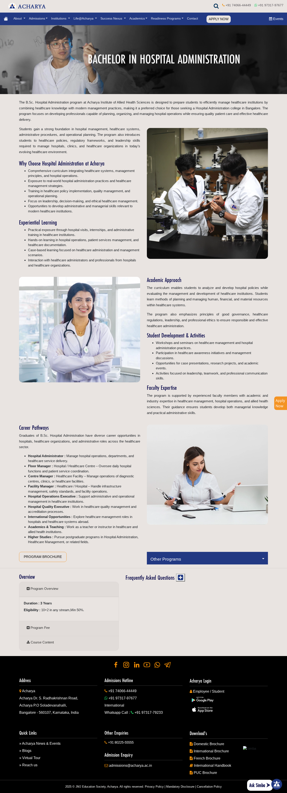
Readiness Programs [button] (166, 18)
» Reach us (28, 765)
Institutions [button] (59, 18)
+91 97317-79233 (149, 712)
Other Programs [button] (166, 559)
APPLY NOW (218, 19)
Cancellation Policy (209, 786)
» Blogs (25, 751)
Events (277, 19)
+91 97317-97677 (270, 5)
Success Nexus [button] (111, 18)
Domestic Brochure (209, 744)
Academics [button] (137, 18)
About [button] (18, 18)
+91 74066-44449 (238, 5)
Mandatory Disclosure (180, 786)
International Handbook (212, 765)
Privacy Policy (154, 786)
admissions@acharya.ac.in (130, 765)
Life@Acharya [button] (84, 18)
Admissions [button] (37, 18)
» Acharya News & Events (40, 743)
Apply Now (280, 403)
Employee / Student (208, 691)
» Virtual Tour (29, 758)
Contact (192, 18)
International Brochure (211, 751)
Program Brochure (43, 557)
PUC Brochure (205, 773)
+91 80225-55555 (121, 742)
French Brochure (207, 758)
